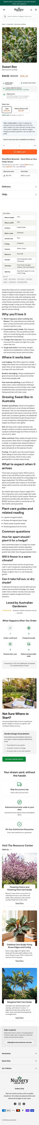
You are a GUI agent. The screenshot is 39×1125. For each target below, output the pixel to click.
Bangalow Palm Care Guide (19, 1002)
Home (3, 24)
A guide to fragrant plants (13, 517)
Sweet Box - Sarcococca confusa (16, 24)
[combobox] (19, 16)
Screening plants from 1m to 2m (15, 527)
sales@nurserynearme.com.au (19, 1042)
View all (5, 850)
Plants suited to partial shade (14, 523)
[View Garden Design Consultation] (19, 693)
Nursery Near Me (11, 1120)
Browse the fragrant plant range (15, 520)
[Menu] (4, 10)
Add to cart (20, 152)
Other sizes (12, 115)
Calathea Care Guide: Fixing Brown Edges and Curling (19, 946)
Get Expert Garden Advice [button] (14, 759)
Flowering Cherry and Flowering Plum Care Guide (19, 888)
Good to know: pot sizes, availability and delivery (19, 139)
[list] (19, 45)
